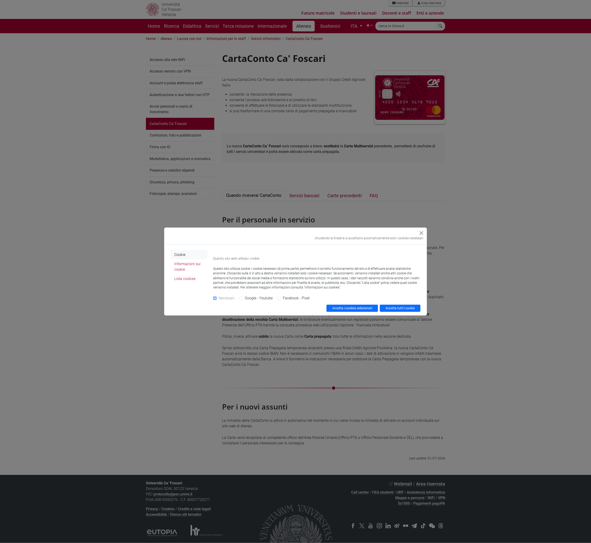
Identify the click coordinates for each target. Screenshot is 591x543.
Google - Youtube (259, 298)
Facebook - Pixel (296, 298)
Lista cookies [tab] (185, 278)
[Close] (421, 233)
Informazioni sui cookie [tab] (187, 267)
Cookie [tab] (179, 254)
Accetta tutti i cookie (400, 308)
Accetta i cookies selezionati (352, 308)
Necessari (227, 298)
